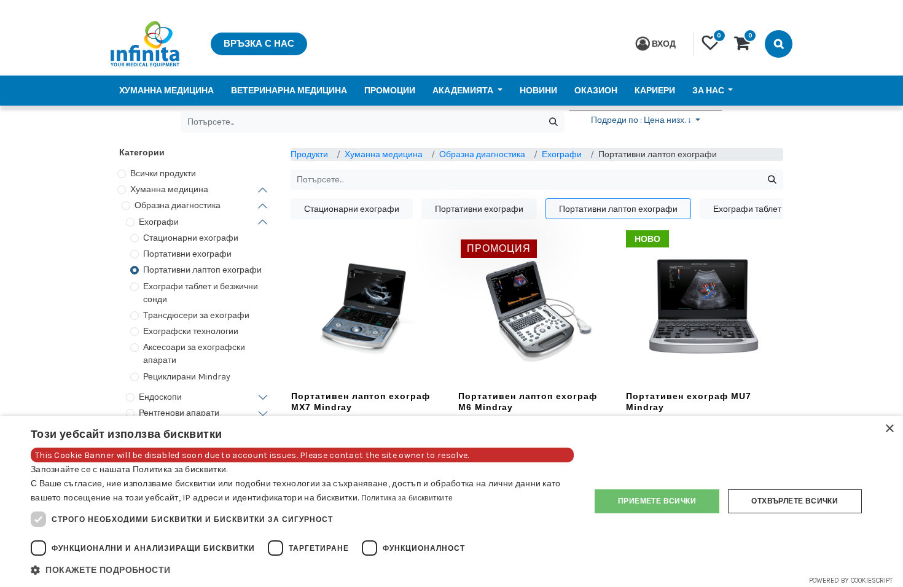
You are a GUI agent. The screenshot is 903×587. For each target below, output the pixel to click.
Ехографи (159, 222)
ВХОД (664, 44)
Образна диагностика (178, 205)
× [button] (889, 428)
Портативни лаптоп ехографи (202, 270)
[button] (645, 122)
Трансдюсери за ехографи (196, 315)
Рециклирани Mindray (186, 376)
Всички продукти (163, 173)
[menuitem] (166, 91)
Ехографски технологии (190, 331)
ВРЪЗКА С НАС (259, 43)
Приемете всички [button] (657, 501)
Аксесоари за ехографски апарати (194, 353)
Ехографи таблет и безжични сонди (200, 293)
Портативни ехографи (187, 254)
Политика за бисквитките (407, 498)
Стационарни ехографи (190, 238)
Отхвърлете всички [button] (794, 501)
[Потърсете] (553, 122)
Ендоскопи (160, 397)
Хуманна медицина (169, 189)
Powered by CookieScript (851, 581)
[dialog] (451, 501)
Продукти (309, 154)
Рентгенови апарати (179, 413)
